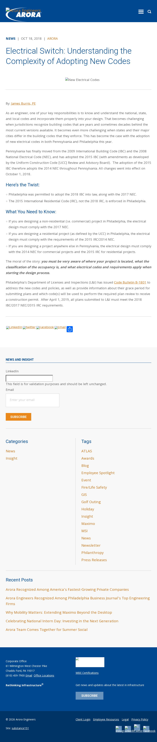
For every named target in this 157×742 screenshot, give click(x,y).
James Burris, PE (23, 104)
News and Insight (20, 359)
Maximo (88, 524)
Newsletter (91, 546)
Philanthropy (92, 553)
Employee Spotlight (98, 473)
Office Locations (44, 676)
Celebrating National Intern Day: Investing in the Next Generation (62, 621)
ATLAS (86, 452)
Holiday (87, 510)
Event (86, 481)
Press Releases (94, 560)
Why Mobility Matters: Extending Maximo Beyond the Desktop (59, 613)
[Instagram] (122, 731)
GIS (84, 495)
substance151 (20, 728)
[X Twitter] (138, 731)
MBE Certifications (87, 673)
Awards (87, 459)
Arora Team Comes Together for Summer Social (46, 630)
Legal (125, 720)
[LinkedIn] (130, 731)
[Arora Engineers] (24, 15)
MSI (84, 531)
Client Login (83, 720)
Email (28, 676)
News (10, 452)
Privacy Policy (139, 720)
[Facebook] (149, 731)
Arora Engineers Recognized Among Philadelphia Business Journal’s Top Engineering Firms (78, 601)
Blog (85, 466)
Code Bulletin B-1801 (130, 283)
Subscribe (18, 417)
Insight (11, 459)
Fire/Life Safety (94, 488)
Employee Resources (106, 720)
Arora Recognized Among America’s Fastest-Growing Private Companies (67, 590)
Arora (52, 39)
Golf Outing (91, 502)
